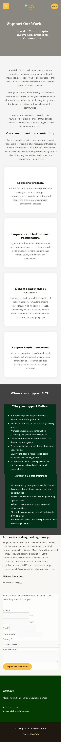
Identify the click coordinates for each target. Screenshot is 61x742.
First (31, 615)
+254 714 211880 (11, 707)
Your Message (10, 649)
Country (7, 639)
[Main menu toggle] (6, 6)
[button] (54, 6)
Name (6, 610)
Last (31, 621)
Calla (36, 734)
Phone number (10, 634)
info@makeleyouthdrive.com (16, 711)
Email (6, 628)
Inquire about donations (17, 666)
